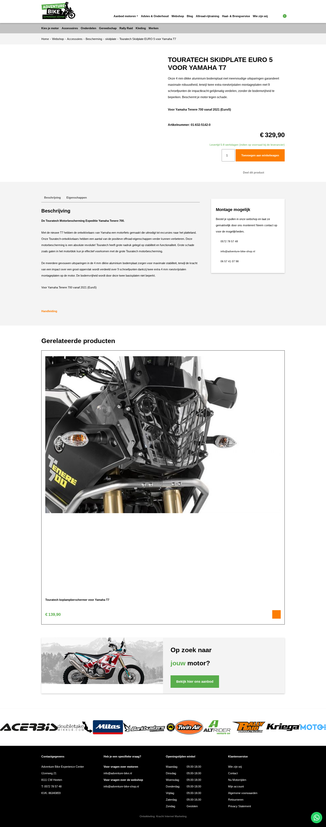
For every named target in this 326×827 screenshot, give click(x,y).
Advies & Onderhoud (155, 16)
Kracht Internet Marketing (171, 816)
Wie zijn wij (260, 16)
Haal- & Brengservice (236, 16)
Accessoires (74, 39)
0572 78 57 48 (229, 241)
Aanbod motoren (125, 16)
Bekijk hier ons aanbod (194, 681)
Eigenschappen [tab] (76, 197)
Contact (233, 773)
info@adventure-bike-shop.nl (238, 251)
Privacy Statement (239, 806)
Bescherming (94, 39)
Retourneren (235, 799)
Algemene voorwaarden (242, 793)
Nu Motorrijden (237, 779)
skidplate (110, 39)
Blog (190, 16)
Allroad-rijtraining (207, 16)
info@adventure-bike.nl (118, 773)
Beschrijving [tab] (52, 197)
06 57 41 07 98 (230, 261)
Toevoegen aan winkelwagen (260, 155)
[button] (276, 16)
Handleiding (49, 311)
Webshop (177, 16)
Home (45, 39)
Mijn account (236, 786)
